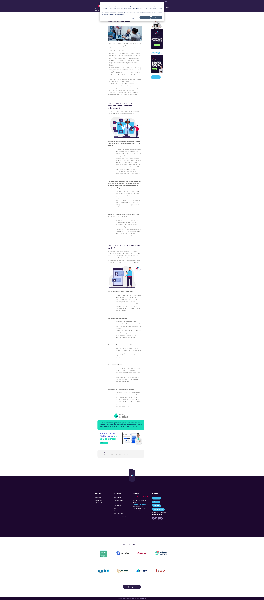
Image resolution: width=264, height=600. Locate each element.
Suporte (165, 1)
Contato (167, 7)
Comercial (156, 498)
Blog (115, 508)
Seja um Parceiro (118, 513)
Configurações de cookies (134, 17)
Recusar (156, 17)
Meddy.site (143, 598)
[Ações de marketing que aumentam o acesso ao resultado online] (125, 41)
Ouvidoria (156, 505)
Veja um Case (117, 497)
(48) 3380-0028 (157, 514)
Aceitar (145, 17)
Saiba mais (104, 442)
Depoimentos (117, 505)
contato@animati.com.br (159, 512)
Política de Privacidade (120, 516)
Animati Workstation (100, 502)
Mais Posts (155, 77)
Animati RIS (98, 497)
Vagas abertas (118, 502)
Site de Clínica (131, 426)
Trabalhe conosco (118, 500)
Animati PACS (98, 500)
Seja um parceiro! (132, 587)
